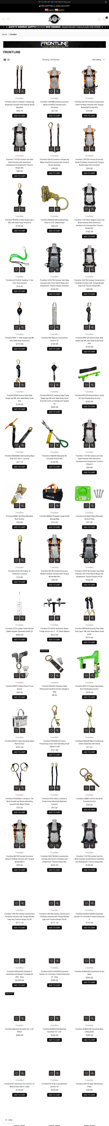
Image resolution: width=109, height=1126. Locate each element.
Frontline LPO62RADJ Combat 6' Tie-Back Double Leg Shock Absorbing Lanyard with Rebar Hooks (20, 801)
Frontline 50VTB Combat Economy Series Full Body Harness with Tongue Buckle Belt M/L (54, 574)
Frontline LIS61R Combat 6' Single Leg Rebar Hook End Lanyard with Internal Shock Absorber (54, 162)
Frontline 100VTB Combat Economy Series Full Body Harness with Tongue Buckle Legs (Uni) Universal (89, 162)
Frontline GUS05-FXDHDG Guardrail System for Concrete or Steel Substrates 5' (89, 916)
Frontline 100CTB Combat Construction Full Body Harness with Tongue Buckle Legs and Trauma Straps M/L (89, 283)
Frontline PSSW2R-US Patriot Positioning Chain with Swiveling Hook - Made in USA (54, 744)
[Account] (99, 19)
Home (4, 34)
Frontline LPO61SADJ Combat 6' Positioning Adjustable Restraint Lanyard (54, 801)
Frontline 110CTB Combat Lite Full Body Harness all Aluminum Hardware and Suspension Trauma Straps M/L (89, 859)
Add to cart (19, 116)
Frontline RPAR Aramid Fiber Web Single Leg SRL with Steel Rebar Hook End (19, 398)
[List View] (8, 59)
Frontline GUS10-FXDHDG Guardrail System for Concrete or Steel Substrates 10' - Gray (54, 974)
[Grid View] (4, 59)
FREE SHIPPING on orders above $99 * (55, 6)
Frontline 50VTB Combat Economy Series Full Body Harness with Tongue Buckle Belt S (19, 859)
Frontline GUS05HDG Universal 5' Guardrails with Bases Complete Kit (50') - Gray (19, 974)
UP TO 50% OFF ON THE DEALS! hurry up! (55, 2)
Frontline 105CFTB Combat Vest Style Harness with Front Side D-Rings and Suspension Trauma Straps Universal (54, 283)
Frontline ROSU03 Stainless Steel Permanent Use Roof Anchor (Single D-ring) (54, 689)
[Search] (8, 19)
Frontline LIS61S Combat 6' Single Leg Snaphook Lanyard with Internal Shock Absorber (19, 104)
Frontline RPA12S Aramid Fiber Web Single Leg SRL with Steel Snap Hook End (89, 340)
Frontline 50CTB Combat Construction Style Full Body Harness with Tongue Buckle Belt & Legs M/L (89, 104)
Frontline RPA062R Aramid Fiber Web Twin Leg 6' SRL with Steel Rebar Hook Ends (89, 631)
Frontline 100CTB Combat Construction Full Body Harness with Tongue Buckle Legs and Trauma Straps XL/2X (19, 916)
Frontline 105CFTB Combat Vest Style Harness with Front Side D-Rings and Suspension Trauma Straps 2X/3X (89, 574)
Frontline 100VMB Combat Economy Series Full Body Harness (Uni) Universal (54, 104)
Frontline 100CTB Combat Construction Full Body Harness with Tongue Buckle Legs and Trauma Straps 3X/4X (54, 916)
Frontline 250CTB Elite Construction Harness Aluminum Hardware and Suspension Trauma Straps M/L (54, 859)
